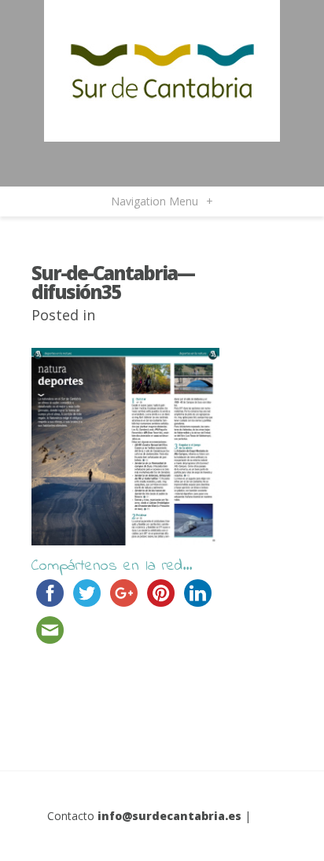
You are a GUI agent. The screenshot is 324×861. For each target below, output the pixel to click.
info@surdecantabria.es (169, 815)
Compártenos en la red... (111, 566)
